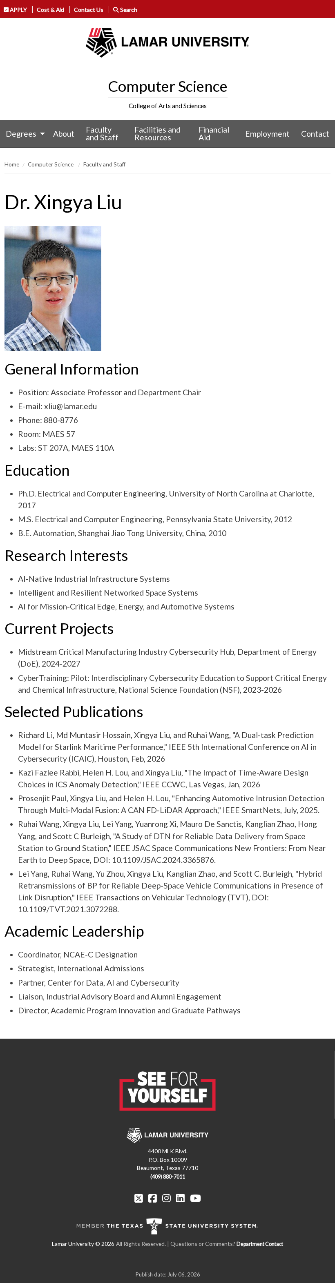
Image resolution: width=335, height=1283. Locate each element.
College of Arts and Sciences (168, 105)
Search (128, 9)
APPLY (18, 9)
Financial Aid (214, 133)
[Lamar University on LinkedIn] (180, 1198)
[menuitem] (23, 133)
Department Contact (260, 1244)
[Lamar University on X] (139, 1198)
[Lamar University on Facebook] (153, 1198)
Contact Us (88, 9)
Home (11, 164)
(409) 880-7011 (167, 1177)
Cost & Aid (50, 9)
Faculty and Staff (102, 133)
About (63, 133)
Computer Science (168, 86)
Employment (267, 133)
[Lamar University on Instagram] (166, 1198)
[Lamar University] (167, 42)
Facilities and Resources (157, 133)
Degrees (21, 133)
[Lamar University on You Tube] (195, 1198)
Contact (315, 133)
